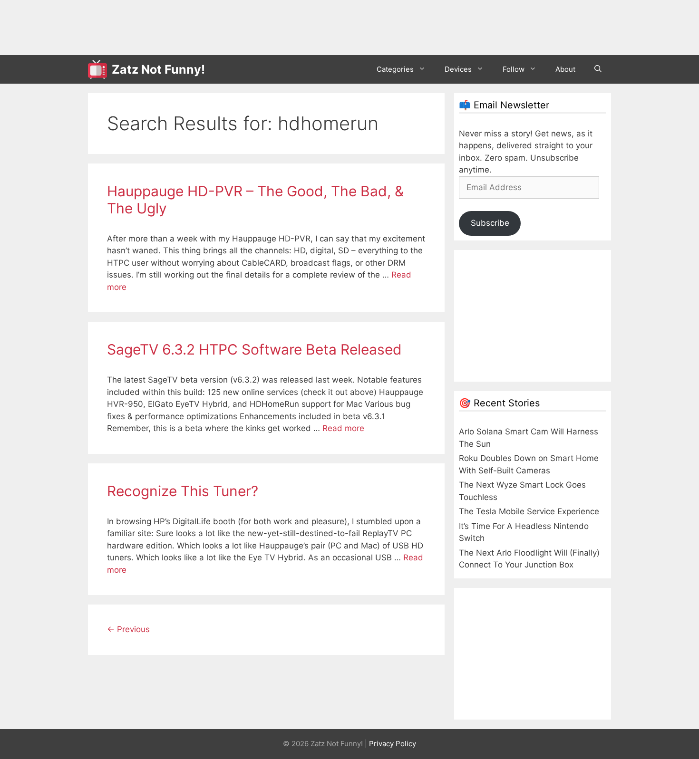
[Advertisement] (261, 26)
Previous (128, 629)
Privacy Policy (392, 743)
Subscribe (490, 223)
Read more (343, 428)
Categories (395, 69)
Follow (513, 69)
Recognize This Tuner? (182, 491)
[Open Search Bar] (598, 69)
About (565, 69)
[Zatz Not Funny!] (100, 69)
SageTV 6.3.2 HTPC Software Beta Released (254, 349)
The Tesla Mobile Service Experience (529, 511)
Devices (458, 69)
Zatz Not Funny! (158, 69)
